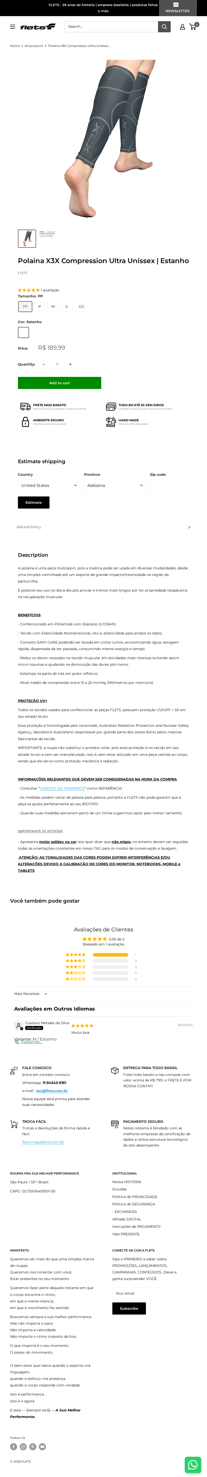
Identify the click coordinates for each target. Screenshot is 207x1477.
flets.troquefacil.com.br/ (43, 1142)
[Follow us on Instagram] (23, 1446)
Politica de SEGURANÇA (133, 1204)
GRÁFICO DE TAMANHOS (62, 788)
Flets (22, 273)
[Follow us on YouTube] (42, 1446)
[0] (193, 27)
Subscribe (129, 1308)
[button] (29, 290)
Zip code (158, 474)
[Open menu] (12, 27)
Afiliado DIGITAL (126, 1219)
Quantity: (26, 364)
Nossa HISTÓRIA (126, 1182)
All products (34, 46)
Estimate (33, 502)
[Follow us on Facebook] (13, 1446)
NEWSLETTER (178, 11)
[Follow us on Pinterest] (32, 1446)
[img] (82, 1025)
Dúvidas (119, 1189)
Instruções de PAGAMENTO (136, 1226)
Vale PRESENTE (126, 1234)
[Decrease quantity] (43, 364)
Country (25, 474)
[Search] (164, 26)
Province (92, 474)
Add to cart (59, 383)
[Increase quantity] (70, 364)
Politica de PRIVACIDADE (134, 1196)
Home (15, 46)
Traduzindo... (31, 1042)
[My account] (182, 27)
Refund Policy (29, 527)
